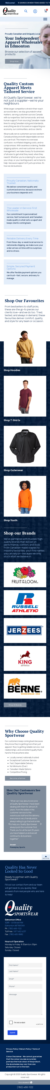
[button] (9, 824)
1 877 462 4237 (19, 931)
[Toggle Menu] (45, 19)
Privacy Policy (12, 1049)
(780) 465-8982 (16, 934)
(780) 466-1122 (14, 928)
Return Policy (25, 1049)
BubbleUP (26, 1082)
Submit (12, 1032)
